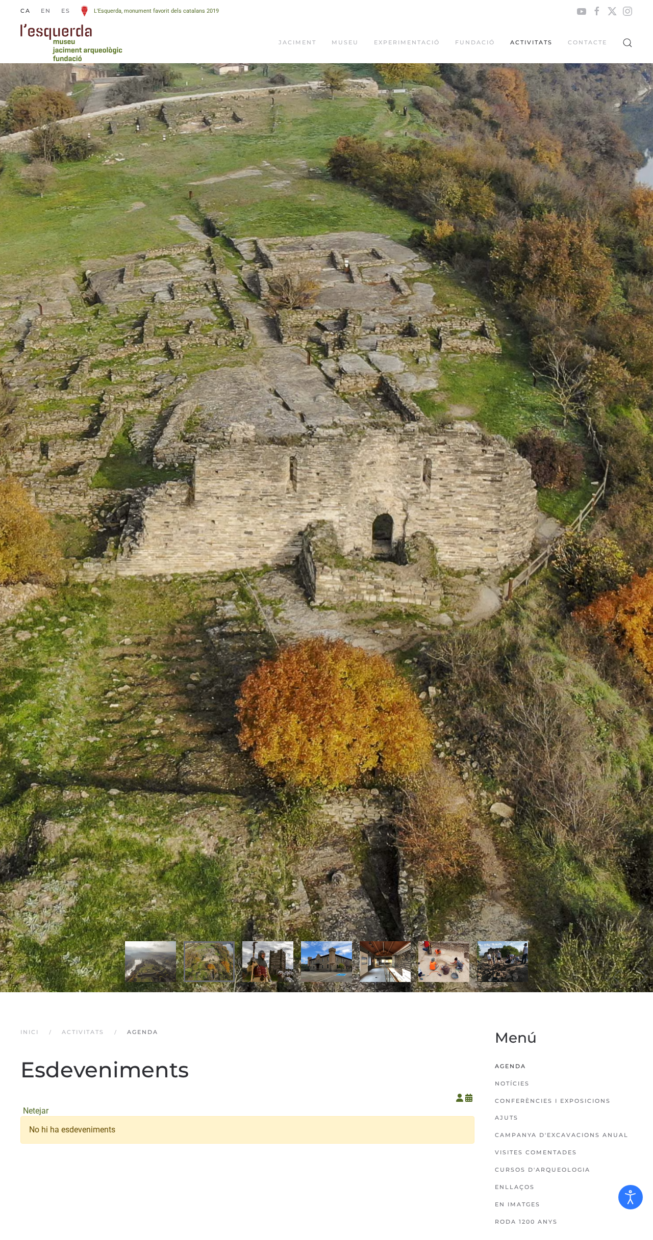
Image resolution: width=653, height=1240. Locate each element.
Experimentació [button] (407, 42)
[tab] (150, 961)
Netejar (35, 1111)
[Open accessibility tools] (630, 1197)
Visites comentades (536, 1152)
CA (25, 10)
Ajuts (506, 1117)
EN (46, 10)
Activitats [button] (531, 42)
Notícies (512, 1083)
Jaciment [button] (297, 42)
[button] (627, 42)
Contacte (587, 42)
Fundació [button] (475, 42)
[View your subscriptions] (460, 1098)
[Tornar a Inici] (71, 42)
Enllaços (515, 1187)
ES (65, 10)
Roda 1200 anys (526, 1221)
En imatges (517, 1204)
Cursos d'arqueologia (542, 1169)
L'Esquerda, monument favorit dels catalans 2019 (156, 11)
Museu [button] (345, 42)
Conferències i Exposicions (553, 1100)
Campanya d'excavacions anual (562, 1135)
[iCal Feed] (468, 1098)
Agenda (510, 1066)
